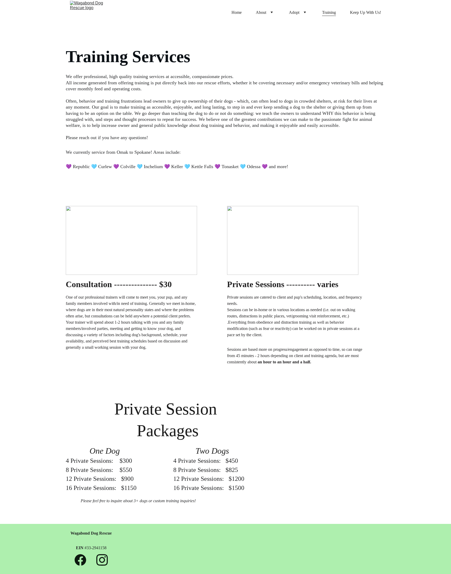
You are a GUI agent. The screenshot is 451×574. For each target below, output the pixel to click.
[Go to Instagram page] (102, 560)
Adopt (294, 12)
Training (329, 12)
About (261, 12)
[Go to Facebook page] (83, 560)
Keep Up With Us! (365, 12)
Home (237, 12)
